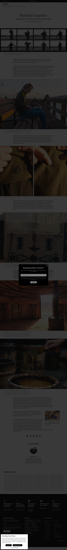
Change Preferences (14, 547)
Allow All (8, 545)
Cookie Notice (19, 541)
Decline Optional (17, 545)
